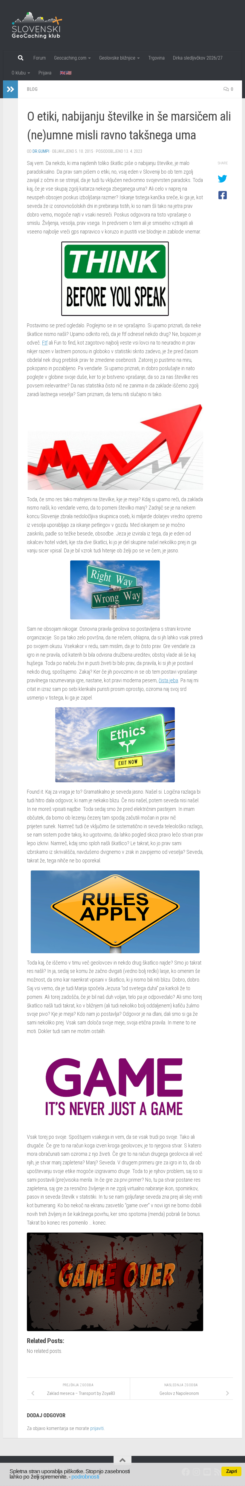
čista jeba (168, 680)
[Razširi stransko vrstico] (10, 89)
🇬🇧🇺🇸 (66, 73)
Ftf (45, 342)
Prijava (45, 73)
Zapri (231, 1471)
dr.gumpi (41, 151)
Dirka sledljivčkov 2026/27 (198, 58)
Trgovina (156, 58)
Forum (39, 58)
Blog (32, 89)
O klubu (19, 73)
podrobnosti (85, 1476)
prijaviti (97, 1428)
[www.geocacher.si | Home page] (43, 25)
